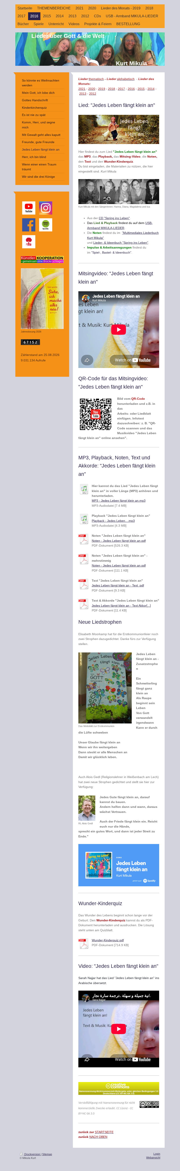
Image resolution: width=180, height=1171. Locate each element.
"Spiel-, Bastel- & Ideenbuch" (111, 252)
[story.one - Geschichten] (28, 241)
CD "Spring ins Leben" (114, 218)
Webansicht (153, 1157)
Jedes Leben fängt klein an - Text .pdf (118, 585)
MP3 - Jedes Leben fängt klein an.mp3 (119, 500)
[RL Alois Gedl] (86, 808)
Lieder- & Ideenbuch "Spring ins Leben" (120, 242)
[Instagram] (45, 208)
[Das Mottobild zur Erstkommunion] (105, 687)
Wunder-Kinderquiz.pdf (108, 940)
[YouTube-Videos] (28, 208)
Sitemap (47, 1154)
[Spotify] (45, 224)
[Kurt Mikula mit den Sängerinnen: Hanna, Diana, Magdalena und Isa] (118, 191)
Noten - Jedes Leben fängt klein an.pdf (119, 540)
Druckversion (32, 1154)
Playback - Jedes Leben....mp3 (113, 520)
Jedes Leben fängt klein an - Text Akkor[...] (121, 605)
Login (156, 1153)
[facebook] (28, 224)
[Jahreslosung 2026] (42, 298)
